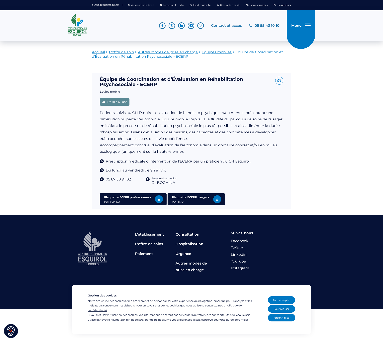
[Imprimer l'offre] (279, 81)
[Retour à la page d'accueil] (110, 25)
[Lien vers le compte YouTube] (191, 25)
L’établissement (149, 234)
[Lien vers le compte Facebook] (162, 25)
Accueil (98, 52)
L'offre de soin (121, 52)
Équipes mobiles (217, 52)
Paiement (144, 254)
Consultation (187, 234)
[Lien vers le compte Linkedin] (181, 25)
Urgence (183, 254)
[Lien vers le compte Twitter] (172, 25)
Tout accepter (281, 300)
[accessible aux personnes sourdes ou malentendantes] (11, 331)
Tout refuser (281, 308)
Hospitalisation (189, 244)
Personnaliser (281, 317)
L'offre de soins (149, 244)
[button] (141, 5)
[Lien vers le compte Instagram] (200, 25)
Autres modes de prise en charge (168, 52)
